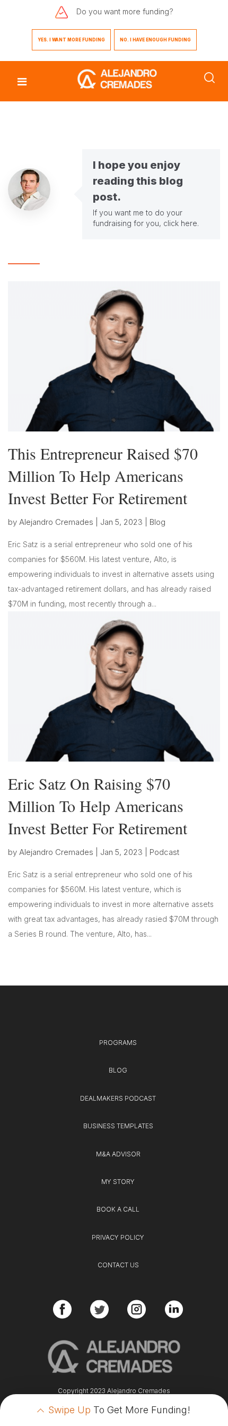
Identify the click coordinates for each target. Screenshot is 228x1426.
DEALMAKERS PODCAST (118, 1098)
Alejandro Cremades (56, 522)
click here (180, 223)
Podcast (164, 852)
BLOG (118, 1070)
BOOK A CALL (118, 1209)
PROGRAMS (118, 1043)
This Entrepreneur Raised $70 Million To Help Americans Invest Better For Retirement (103, 475)
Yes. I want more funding (71, 39)
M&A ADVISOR (118, 1154)
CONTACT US (118, 1265)
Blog (157, 522)
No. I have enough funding (155, 39)
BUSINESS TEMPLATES (118, 1126)
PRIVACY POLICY (118, 1237)
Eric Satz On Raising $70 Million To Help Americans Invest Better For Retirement (97, 806)
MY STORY (118, 1182)
